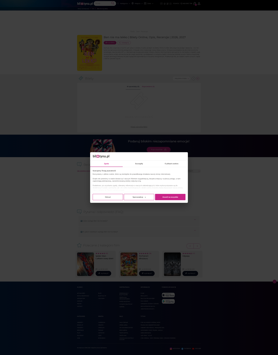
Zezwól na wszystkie (170, 197)
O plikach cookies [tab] (171, 163)
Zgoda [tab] (106, 163)
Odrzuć (108, 197)
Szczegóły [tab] (139, 163)
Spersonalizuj (138, 197)
